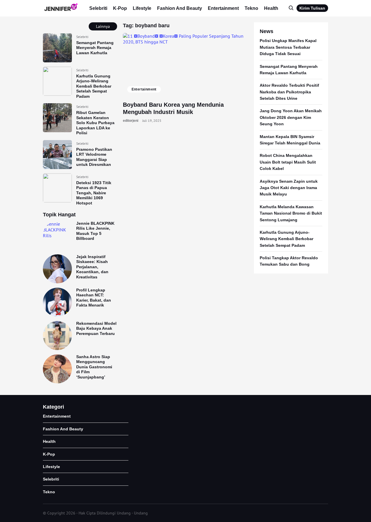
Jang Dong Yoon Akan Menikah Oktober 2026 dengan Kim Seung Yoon (291, 117)
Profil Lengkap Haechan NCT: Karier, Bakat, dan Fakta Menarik (93, 298)
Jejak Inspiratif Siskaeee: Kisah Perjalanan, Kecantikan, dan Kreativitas (92, 266)
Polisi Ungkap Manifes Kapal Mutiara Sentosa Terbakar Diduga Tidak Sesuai (288, 47)
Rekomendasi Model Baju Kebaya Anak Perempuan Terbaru (96, 328)
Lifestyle (142, 8)
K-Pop (120, 8)
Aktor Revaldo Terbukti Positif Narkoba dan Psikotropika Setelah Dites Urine (289, 92)
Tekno (251, 8)
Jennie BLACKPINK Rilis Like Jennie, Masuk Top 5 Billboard (95, 231)
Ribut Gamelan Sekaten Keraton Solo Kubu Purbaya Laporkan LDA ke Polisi (95, 122)
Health (271, 8)
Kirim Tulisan (312, 8)
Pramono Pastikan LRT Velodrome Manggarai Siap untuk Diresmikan (94, 157)
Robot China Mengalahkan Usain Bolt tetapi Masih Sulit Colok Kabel (288, 162)
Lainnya (103, 26)
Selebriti (98, 8)
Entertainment (223, 8)
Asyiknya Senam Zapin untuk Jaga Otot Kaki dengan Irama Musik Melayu (289, 188)
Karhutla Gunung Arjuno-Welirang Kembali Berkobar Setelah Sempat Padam (93, 86)
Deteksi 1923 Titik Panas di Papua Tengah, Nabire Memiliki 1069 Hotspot (93, 192)
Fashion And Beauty (179, 8)
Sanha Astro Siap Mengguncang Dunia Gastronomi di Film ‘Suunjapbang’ (94, 366)
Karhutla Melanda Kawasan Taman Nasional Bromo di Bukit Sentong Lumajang (291, 213)
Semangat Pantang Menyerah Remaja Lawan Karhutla (95, 47)
